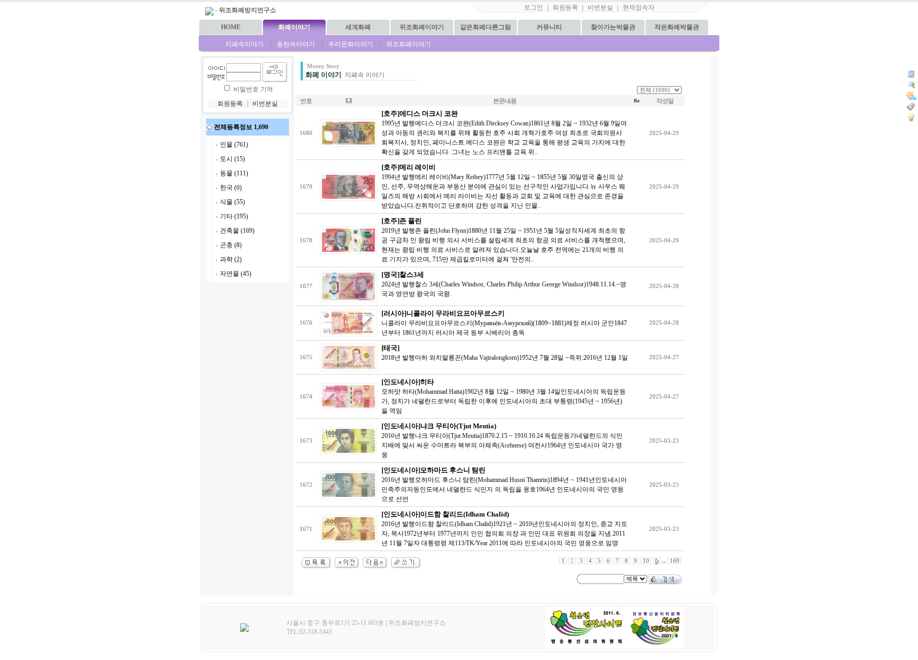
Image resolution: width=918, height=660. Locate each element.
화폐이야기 (294, 27)
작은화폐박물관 (676, 27)
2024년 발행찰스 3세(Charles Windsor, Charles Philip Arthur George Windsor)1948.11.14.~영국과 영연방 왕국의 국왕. (503, 284)
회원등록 (565, 7)
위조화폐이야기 (422, 27)
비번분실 (600, 7)
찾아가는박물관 (613, 27)
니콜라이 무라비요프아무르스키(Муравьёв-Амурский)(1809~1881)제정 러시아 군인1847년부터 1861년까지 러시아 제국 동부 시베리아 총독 (504, 323)
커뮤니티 (549, 27)
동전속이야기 (296, 44)
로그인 (533, 7)
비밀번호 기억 (253, 89)
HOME (231, 27)
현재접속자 (638, 7)
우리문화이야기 (350, 44)
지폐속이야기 (244, 44)
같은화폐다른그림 (485, 27)
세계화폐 (358, 27)
